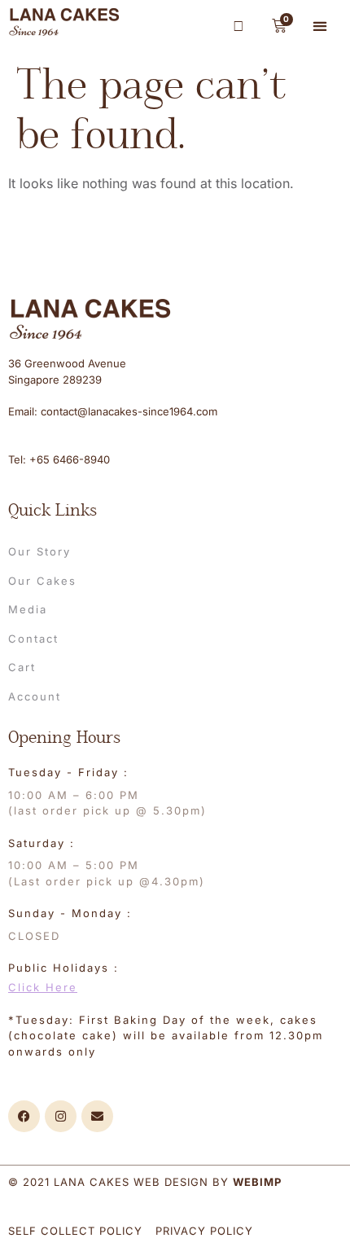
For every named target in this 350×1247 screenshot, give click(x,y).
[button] (320, 26)
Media (27, 609)
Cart (22, 667)
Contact (33, 638)
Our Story (39, 551)
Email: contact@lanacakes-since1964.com (112, 411)
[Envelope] (97, 1116)
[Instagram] (61, 1116)
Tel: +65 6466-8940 (59, 459)
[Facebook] (24, 1116)
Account (34, 696)
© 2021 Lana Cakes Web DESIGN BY (145, 1181)
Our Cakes (42, 580)
